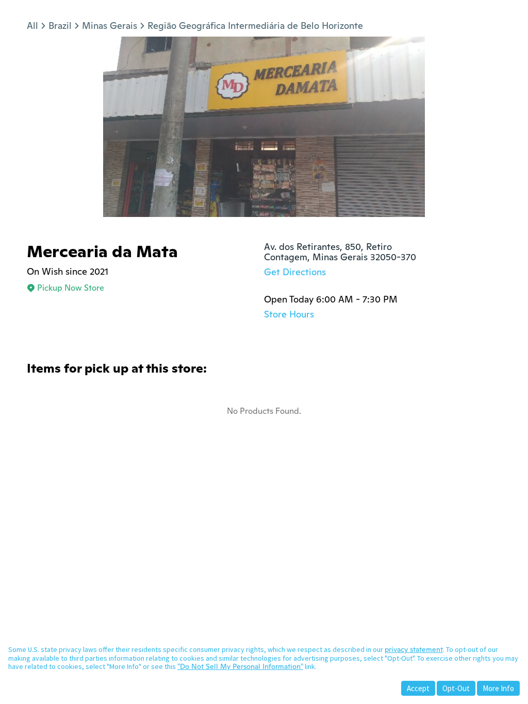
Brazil (60, 25)
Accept (418, 688)
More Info (498, 688)
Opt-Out (456, 688)
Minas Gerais (109, 25)
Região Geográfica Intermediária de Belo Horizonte (255, 25)
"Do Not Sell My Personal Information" (240, 666)
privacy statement (414, 649)
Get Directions (295, 272)
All (32, 25)
